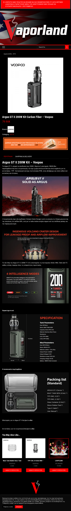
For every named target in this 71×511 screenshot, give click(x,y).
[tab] (8, 157)
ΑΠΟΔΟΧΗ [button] (19, 506)
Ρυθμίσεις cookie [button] (8, 506)
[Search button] (67, 47)
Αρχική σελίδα (8, 54)
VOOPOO (12, 463)
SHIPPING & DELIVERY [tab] (23, 156)
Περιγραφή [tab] (8, 156)
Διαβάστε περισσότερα (12, 470)
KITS (14, 54)
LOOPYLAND (59, 461)
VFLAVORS (58, 463)
